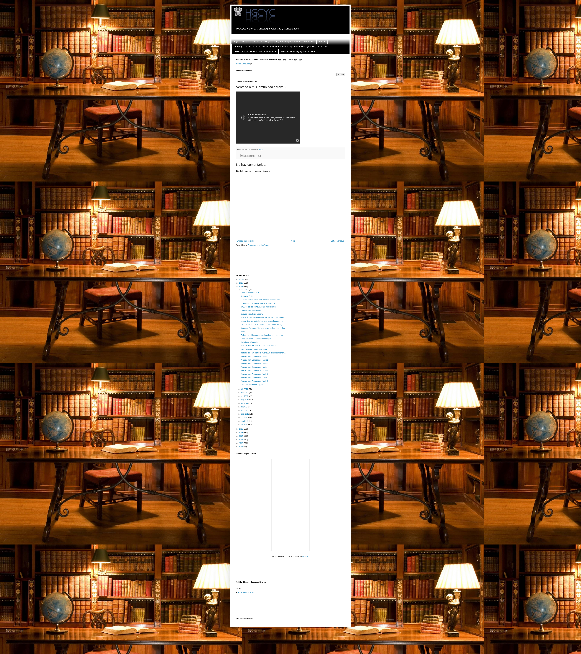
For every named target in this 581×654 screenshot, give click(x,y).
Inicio (292, 241)
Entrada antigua (337, 241)
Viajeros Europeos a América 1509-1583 (295, 41)
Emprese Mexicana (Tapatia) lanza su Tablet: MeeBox (263, 328)
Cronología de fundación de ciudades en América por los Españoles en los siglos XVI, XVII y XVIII (280, 46)
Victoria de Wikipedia (249, 342)
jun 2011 (244, 403)
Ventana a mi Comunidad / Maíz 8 (254, 381)
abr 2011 (245, 396)
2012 (241, 429)
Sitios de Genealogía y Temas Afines (298, 51)
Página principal (241, 41)
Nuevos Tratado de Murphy (252, 314)
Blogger (305, 556)
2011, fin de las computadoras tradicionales (258, 307)
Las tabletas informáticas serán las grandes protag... (262, 325)
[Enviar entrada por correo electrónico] (258, 155)
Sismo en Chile (247, 296)
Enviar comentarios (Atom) (258, 245)
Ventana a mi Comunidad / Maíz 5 (254, 371)
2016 (241, 443)
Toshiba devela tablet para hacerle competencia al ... (262, 300)
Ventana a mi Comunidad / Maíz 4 (254, 367)
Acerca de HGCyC (262, 41)
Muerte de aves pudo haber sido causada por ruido (262, 321)
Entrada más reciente (245, 241)
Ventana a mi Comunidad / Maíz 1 (254, 356)
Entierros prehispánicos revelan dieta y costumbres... (262, 335)
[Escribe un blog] (244, 155)
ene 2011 (245, 290)
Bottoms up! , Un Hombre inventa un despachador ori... (263, 353)
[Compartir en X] (247, 155)
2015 (241, 440)
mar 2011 (245, 393)
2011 (241, 287)
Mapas (322, 41)
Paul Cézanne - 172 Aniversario (254, 349)
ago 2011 (245, 410)
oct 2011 (244, 417)
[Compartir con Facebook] (250, 155)
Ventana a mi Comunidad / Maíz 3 (254, 363)
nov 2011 (245, 421)
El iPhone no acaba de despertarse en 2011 (259, 303)
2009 (241, 279)
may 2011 (245, 400)
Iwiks (243, 332)
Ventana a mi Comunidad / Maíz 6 (254, 374)
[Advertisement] (291, 262)
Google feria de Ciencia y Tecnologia (256, 339)
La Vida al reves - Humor (251, 310)
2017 (241, 447)
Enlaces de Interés (246, 592)
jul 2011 (244, 407)
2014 (241, 436)
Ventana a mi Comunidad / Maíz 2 (254, 360)
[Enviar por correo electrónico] (241, 155)
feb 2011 (244, 389)
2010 (241, 283)
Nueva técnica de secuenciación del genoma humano (263, 317)
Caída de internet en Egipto (252, 385)
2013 (241, 433)
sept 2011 (245, 414)
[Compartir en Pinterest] (253, 155)
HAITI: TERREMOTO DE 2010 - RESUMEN (258, 346)
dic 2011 (244, 424)
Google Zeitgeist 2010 (250, 293)
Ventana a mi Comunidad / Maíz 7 (254, 378)
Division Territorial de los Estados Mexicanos (255, 51)
